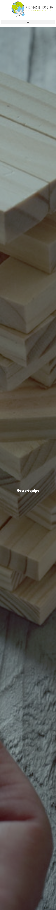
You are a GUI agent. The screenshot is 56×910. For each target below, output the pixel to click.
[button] (28, 22)
